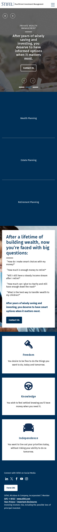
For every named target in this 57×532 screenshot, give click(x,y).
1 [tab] (21, 87)
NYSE (13, 499)
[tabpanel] (28, 50)
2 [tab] (28, 87)
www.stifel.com (23, 499)
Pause (5, 16)
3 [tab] (35, 87)
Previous (24, 80)
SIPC (6, 499)
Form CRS (11, 488)
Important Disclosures (27, 502)
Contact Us (28, 64)
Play (12, 16)
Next (32, 80)
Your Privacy (9, 502)
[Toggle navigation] (53, 4)
